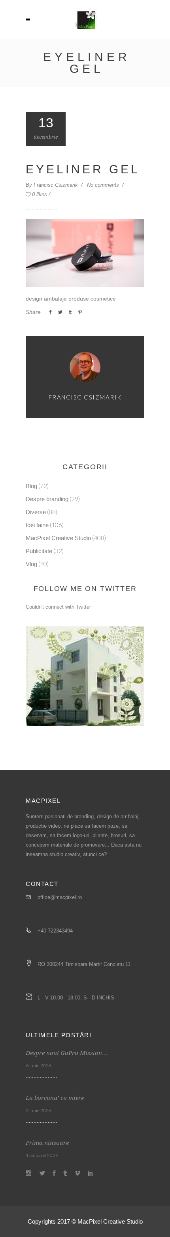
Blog (31, 486)
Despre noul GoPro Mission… (67, 1053)
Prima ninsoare (47, 1142)
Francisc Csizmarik (56, 185)
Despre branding (47, 499)
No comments (104, 185)
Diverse (36, 512)
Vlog (31, 564)
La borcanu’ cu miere (55, 1097)
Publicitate (39, 551)
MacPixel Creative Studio (58, 538)
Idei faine (37, 525)
